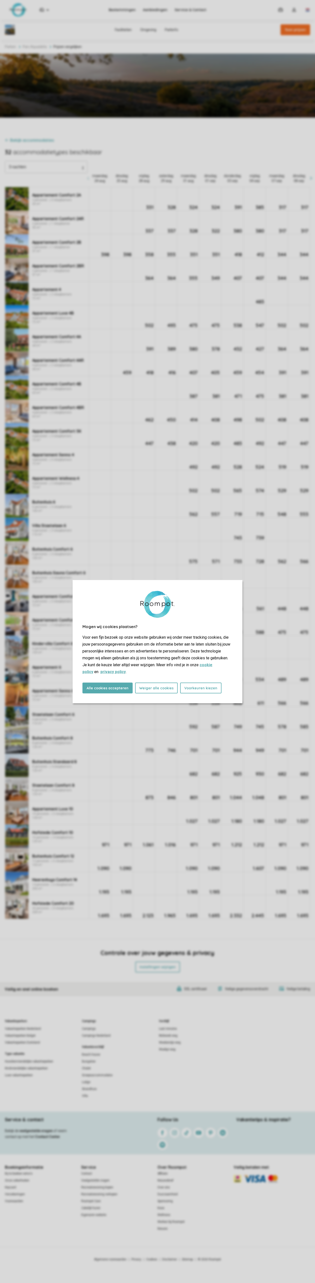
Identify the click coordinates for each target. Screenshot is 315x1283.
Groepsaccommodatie (97, 1075)
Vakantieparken (16, 1021)
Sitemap (187, 1259)
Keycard (10, 1187)
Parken (10, 47)
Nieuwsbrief (165, 1180)
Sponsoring (165, 1201)
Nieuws (163, 1228)
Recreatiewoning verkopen (99, 1194)
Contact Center (47, 1137)
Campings (89, 1021)
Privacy (136, 1259)
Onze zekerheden (17, 1180)
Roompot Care (91, 1201)
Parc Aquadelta (35, 47)
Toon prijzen (295, 30)
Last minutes (168, 1028)
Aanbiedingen (155, 10)
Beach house (91, 1054)
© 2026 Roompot (209, 1259)
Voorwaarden (14, 1201)
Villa (85, 1096)
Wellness (164, 1215)
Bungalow (88, 1061)
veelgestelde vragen (36, 1131)
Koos (161, 1208)
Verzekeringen (15, 1194)
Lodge (86, 1082)
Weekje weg (167, 1049)
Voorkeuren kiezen (200, 688)
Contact (86, 1173)
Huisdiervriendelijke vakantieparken (29, 1061)
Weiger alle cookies (156, 688)
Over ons (164, 1187)
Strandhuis (89, 1089)
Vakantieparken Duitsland (22, 1042)
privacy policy (113, 671)
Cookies (151, 1259)
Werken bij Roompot (171, 1221)
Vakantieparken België (20, 1035)
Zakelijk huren (90, 1208)
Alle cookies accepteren (107, 688)
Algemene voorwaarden (110, 1259)
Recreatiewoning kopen (97, 1187)
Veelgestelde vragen (95, 1180)
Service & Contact (190, 10)
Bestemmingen (122, 10)
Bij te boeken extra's (18, 1173)
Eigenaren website (93, 1215)
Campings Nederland (96, 1035)
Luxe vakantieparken (19, 1075)
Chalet (86, 1068)
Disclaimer (169, 1259)
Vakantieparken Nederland (23, 1028)
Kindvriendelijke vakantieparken (26, 1068)
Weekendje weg (170, 1042)
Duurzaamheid (168, 1194)
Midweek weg (168, 1035)
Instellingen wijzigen (158, 967)
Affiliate (163, 1173)
